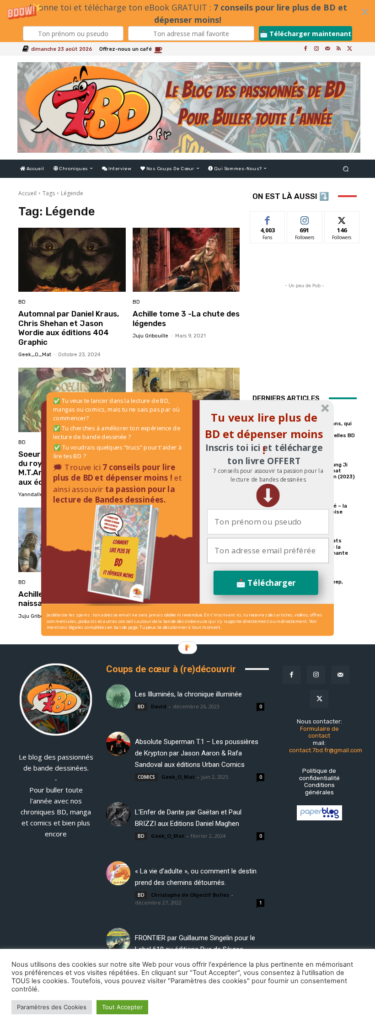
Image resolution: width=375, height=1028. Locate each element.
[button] (267, 475)
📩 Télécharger (266, 583)
